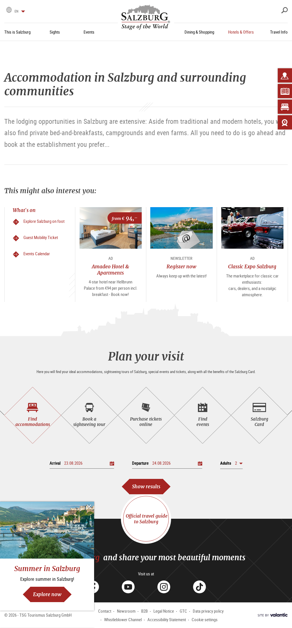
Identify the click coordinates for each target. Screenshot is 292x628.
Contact (104, 611)
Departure (140, 463)
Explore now (47, 594)
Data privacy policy (208, 611)
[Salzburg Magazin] (285, 91)
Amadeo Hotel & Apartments (110, 269)
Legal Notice (163, 611)
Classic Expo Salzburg (252, 266)
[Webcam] (285, 122)
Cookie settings (205, 619)
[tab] (32, 415)
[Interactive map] (285, 75)
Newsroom (126, 611)
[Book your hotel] (285, 107)
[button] (231, 463)
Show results (146, 486)
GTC (183, 611)
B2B (144, 611)
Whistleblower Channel (123, 619)
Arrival (55, 463)
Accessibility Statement (166, 619)
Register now (181, 266)
